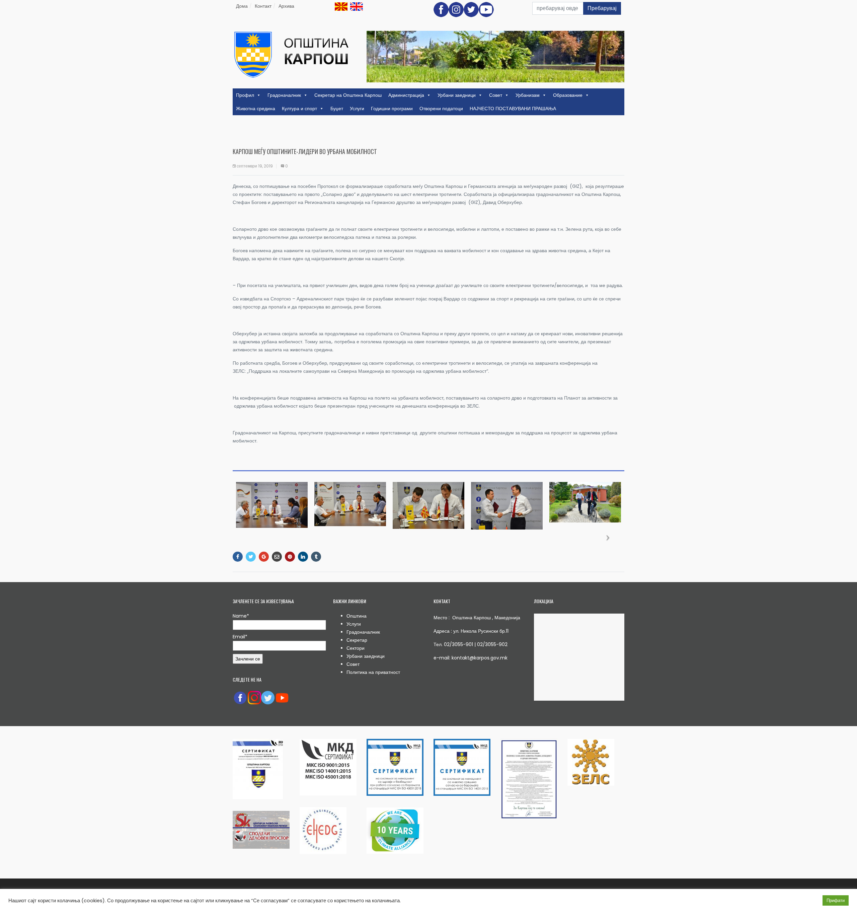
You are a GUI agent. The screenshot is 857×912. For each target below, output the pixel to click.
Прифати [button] (836, 900)
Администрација (406, 95)
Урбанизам (528, 95)
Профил (245, 95)
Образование (567, 95)
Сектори (355, 648)
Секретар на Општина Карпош (348, 95)
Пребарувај (602, 8)
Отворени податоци (441, 108)
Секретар (356, 640)
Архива (286, 6)
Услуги (357, 108)
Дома (242, 6)
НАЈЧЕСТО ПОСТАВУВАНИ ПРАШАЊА (513, 108)
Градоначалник (284, 95)
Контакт (263, 6)
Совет (495, 95)
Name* (241, 616)
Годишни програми (392, 108)
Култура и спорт (299, 108)
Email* (240, 636)
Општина (356, 616)
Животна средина (255, 108)
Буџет (336, 108)
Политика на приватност (373, 672)
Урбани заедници (457, 95)
